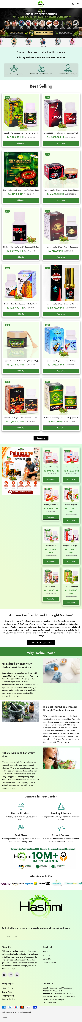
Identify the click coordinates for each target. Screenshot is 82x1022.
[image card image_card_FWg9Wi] (21, 471)
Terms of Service (8, 999)
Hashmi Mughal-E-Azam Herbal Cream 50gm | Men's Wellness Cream (61, 190)
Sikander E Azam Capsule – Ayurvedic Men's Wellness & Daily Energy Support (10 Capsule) (21, 133)
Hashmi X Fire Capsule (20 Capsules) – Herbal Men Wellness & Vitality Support (21, 418)
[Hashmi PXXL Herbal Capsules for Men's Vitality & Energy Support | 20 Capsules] (61, 112)
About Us (46, 955)
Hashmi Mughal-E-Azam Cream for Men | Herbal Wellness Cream (61, 304)
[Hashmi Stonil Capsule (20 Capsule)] (51, 535)
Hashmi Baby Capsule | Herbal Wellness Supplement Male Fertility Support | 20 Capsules (61, 361)
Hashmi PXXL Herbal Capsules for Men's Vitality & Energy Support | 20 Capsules (61, 133)
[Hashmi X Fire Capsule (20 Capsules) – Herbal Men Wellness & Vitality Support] (21, 397)
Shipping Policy (8, 995)
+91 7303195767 (56, 990)
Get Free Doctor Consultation (41, 643)
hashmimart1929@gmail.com (60, 987)
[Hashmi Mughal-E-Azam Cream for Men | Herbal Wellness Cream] (61, 283)
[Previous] (2, 23)
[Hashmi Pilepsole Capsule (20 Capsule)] (71, 576)
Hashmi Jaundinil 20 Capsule (51, 504)
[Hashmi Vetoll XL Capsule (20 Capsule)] (51, 576)
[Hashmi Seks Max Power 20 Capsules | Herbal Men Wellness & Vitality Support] (21, 226)
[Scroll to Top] (77, 1010)
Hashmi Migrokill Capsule (71, 504)
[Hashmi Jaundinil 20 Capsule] (51, 494)
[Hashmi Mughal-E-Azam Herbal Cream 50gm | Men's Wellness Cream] (61, 169)
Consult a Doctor (49, 962)
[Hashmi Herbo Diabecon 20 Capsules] (71, 456)
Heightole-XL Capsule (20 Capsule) (71, 545)
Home (45, 951)
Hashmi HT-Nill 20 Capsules (51, 467)
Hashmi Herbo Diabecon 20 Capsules (71, 467)
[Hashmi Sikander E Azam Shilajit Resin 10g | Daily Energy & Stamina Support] (21, 340)
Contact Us (47, 958)
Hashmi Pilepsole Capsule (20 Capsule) (71, 586)
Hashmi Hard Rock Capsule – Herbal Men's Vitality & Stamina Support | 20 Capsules (20, 304)
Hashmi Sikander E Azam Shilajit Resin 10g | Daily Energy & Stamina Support (21, 361)
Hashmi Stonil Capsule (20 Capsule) (51, 545)
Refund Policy (7, 992)
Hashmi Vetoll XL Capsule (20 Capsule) (51, 586)
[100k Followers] (10, 974)
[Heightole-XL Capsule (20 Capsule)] (71, 535)
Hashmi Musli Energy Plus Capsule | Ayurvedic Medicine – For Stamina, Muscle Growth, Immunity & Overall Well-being (61, 418)
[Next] (75, 23)
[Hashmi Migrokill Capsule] (71, 494)
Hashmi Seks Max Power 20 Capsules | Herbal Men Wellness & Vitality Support (21, 247)
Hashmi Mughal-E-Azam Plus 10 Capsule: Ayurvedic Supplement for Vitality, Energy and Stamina (61, 247)
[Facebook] (4, 974)
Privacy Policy (7, 988)
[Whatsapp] (17, 974)
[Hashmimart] (41, 4)
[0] (77, 4)
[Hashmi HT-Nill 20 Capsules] (51, 456)
